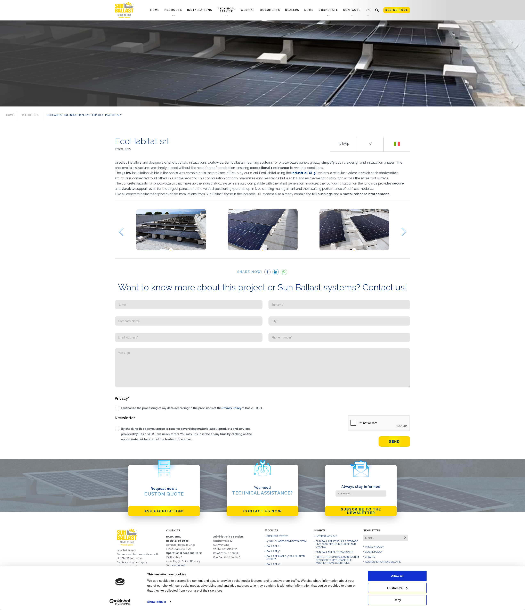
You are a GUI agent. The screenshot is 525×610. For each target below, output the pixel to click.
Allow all (397, 576)
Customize (395, 588)
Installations (199, 10)
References (30, 115)
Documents (270, 10)
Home (154, 10)
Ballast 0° (273, 546)
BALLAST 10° (274, 564)
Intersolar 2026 (326, 536)
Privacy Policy (231, 408)
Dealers (292, 10)
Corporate (328, 10)
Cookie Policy (373, 551)
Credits (370, 556)
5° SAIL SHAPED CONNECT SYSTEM (287, 541)
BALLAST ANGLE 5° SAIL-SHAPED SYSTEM (286, 557)
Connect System (277, 536)
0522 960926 (178, 565)
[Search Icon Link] (377, 10)
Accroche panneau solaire (383, 561)
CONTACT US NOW (262, 511)
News (309, 10)
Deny (397, 600)
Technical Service (226, 10)
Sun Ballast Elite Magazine (334, 552)
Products (173, 10)
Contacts (352, 10)
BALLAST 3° (273, 551)
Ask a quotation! (164, 511)
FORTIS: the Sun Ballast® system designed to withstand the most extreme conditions (337, 560)
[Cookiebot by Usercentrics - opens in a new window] (120, 602)
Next (404, 231)
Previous (121, 231)
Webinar (248, 10)
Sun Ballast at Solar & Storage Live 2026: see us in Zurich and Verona (337, 544)
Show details (156, 601)
